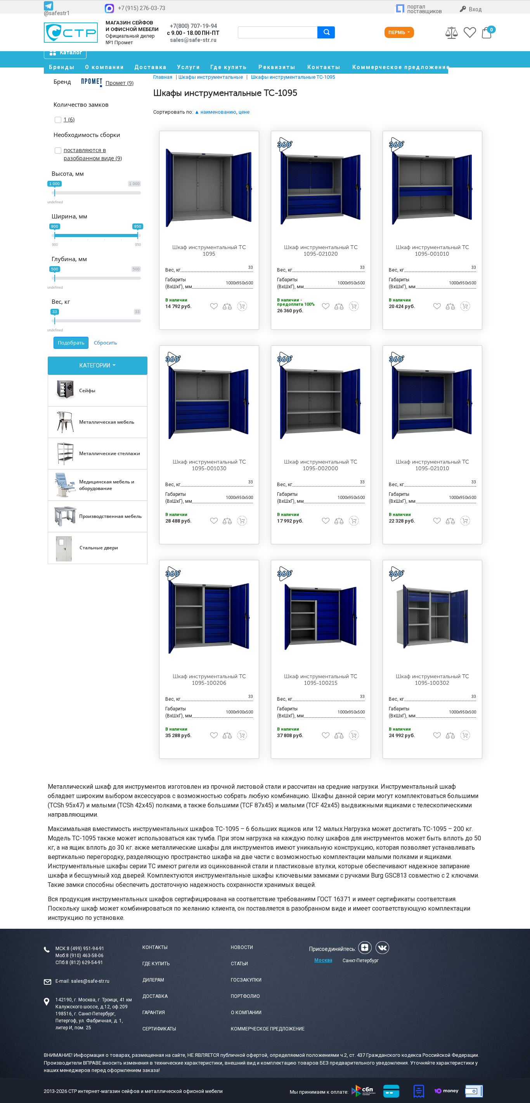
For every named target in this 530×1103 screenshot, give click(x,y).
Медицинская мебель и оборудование (106, 485)
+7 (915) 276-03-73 (141, 8)
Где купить (228, 67)
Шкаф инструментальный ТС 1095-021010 (432, 465)
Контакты (324, 67)
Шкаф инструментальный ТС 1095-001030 (209, 465)
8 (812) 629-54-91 (84, 962)
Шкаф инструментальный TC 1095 (209, 250)
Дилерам (153, 980)
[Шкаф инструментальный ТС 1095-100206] (209, 617)
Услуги (188, 67)
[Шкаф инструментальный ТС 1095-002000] (321, 402)
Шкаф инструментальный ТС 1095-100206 (209, 679)
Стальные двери (99, 547)
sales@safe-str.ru (90, 981)
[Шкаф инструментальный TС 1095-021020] (321, 188)
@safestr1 (57, 13)
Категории (95, 365)
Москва (323, 960)
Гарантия (153, 1012)
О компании (104, 67)
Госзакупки (246, 980)
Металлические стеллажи (109, 453)
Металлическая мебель (106, 422)
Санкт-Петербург (361, 960)
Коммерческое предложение (400, 67)
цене (244, 112)
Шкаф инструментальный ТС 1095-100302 (432, 679)
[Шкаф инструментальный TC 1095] (209, 188)
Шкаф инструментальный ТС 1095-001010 (432, 250)
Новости (242, 947)
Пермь (397, 32)
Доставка (150, 67)
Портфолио (245, 996)
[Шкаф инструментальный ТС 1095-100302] (432, 617)
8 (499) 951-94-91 (85, 948)
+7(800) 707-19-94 (193, 26)
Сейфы (87, 390)
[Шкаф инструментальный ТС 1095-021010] (432, 402)
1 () (69, 119)
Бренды (62, 67)
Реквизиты (277, 67)
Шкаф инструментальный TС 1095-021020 (321, 250)
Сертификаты (159, 1029)
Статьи (239, 963)
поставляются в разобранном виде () (93, 154)
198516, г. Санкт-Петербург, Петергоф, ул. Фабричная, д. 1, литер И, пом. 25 (89, 1020)
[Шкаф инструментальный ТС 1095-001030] (209, 402)
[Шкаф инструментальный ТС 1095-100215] (321, 617)
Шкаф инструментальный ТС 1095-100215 (320, 679)
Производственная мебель (110, 516)
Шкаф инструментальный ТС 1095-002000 (320, 465)
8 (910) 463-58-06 (85, 955)
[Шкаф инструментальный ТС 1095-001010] (432, 188)
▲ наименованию (215, 112)
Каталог (71, 52)
